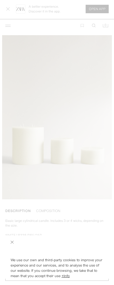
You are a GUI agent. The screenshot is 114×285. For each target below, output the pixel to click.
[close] (12, 242)
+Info (66, 275)
